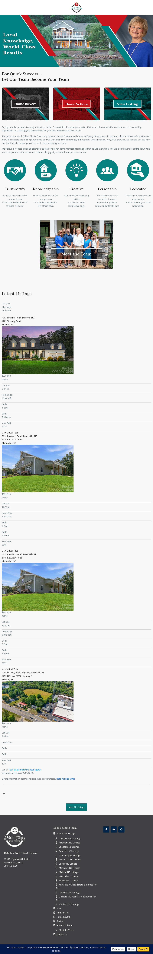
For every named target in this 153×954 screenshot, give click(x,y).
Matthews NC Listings (69, 867)
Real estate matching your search (25, 769)
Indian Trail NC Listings (70, 859)
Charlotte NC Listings (69, 846)
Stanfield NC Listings (69, 904)
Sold (59, 908)
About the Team (64, 925)
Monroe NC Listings (68, 880)
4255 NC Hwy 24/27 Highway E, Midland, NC (23, 672)
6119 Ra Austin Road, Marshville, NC (19, 436)
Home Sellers (63, 912)
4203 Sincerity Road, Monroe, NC (18, 317)
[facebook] (106, 829)
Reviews (61, 921)
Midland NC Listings (68, 872)
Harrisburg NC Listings (69, 855)
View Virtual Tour (10, 432)
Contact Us (62, 934)
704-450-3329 (10, 865)
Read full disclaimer (65, 778)
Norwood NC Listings (69, 892)
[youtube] (114, 829)
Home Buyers (63, 916)
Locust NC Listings (68, 863)
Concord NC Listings (69, 851)
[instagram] (121, 829)
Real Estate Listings (66, 833)
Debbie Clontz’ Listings (70, 838)
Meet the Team (76, 254)
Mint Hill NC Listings (68, 876)
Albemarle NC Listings (69, 842)
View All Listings (76, 807)
